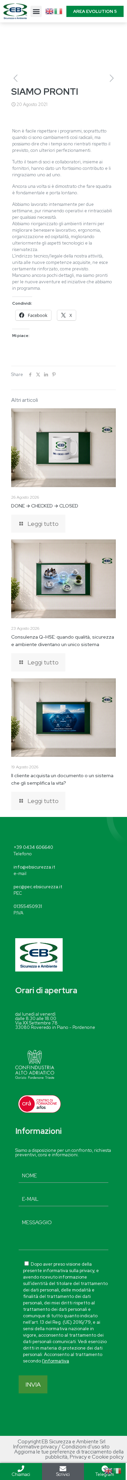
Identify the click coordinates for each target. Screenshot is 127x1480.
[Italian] (58, 11)
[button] (36, 11)
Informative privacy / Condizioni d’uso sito (61, 1446)
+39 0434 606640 (33, 847)
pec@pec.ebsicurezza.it (38, 887)
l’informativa (55, 1361)
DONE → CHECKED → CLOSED (44, 506)
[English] (49, 11)
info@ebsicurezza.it (34, 867)
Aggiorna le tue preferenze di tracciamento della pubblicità (69, 1454)
